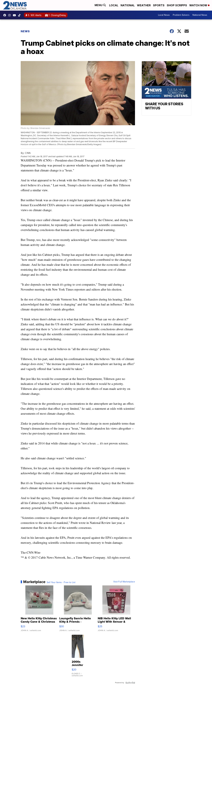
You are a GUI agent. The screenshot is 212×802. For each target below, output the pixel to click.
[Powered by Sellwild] (130, 683)
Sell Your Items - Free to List (61, 582)
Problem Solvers (181, 15)
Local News (164, 15)
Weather (144, 5)
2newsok (10, 15)
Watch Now (198, 5)
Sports (158, 5)
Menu (99, 5)
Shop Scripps (177, 5)
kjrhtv (5, 15)
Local (113, 5)
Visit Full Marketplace (124, 582)
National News (199, 15)
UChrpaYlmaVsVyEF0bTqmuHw (15, 15)
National (128, 5)
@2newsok (20, 15)
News (25, 31)
